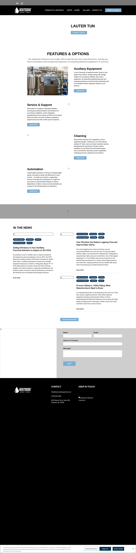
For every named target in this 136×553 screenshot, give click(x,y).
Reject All (105, 548)
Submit (69, 363)
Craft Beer (93, 237)
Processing (30, 239)
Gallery (86, 10)
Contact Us (97, 10)
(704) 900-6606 (56, 396)
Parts (69, 10)
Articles (30, 243)
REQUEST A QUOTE (79, 32)
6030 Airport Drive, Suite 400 (60, 400)
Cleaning (80, 136)
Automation (35, 169)
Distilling (38, 239)
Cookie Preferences (91, 548)
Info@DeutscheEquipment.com (61, 392)
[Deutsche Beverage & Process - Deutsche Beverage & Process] (23, 10)
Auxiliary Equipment (88, 68)
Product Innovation (19, 239)
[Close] (133, 549)
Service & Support (39, 104)
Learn (77, 10)
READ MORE (16, 278)
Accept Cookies (118, 548)
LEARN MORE (80, 90)
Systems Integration (19, 243)
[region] (68, 549)
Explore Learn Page (69, 319)
